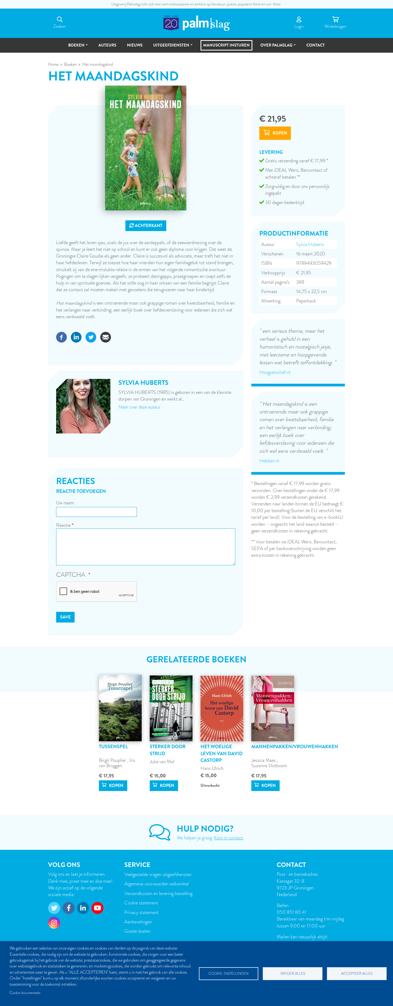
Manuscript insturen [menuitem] (226, 45)
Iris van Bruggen (117, 763)
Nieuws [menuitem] (134, 45)
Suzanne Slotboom (269, 765)
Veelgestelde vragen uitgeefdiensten (158, 874)
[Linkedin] (76, 336)
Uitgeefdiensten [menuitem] (168, 47)
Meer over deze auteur (139, 407)
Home (53, 64)
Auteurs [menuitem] (107, 45)
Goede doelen (137, 931)
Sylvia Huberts (310, 244)
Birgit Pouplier (113, 760)
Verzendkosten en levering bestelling (158, 893)
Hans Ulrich (212, 768)
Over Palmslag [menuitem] (274, 47)
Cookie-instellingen (228, 973)
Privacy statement (141, 912)
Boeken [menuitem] (73, 47)
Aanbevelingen (138, 921)
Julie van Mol (162, 761)
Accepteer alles (356, 973)
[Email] (105, 336)
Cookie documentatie (25, 992)
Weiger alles (292, 973)
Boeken (70, 64)
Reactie (63, 525)
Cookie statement (141, 902)
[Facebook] (61, 336)
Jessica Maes (264, 760)
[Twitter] (91, 336)
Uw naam (65, 502)
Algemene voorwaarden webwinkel (156, 883)
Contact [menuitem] (315, 45)
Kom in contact (228, 837)
